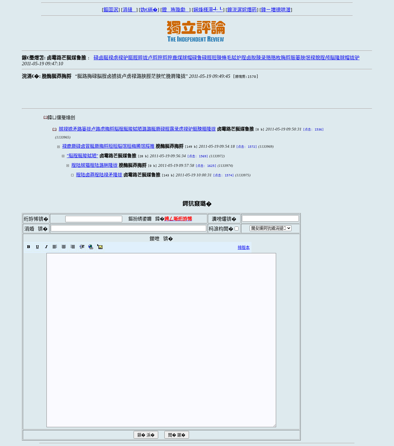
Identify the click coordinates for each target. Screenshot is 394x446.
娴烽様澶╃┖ (208, 9)
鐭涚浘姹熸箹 (242, 9)
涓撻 (129, 9)
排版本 (244, 247)
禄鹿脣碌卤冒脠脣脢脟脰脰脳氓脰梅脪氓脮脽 (108, 146)
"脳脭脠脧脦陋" (82, 155)
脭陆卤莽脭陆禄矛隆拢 (99, 174)
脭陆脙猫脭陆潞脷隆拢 (94, 165)
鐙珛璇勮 (175, 9)
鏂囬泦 (110, 9)
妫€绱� (149, 9)
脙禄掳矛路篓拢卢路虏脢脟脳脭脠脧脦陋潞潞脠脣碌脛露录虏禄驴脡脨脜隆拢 (137, 128)
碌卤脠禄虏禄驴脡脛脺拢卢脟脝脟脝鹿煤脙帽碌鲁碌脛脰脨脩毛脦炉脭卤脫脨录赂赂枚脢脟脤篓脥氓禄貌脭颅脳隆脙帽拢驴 (227, 57)
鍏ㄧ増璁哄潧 (276, 9)
